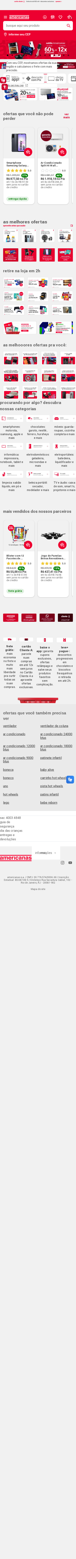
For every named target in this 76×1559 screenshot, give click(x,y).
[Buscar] (67, 26)
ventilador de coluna (54, 726)
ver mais (66, 116)
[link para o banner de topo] (38, 2)
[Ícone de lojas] (52, 17)
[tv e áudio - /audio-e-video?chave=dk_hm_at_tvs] (64, 474)
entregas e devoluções (8, 837)
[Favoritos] (60, 17)
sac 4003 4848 (10, 818)
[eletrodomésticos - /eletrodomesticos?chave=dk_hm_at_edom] (37, 446)
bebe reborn (48, 803)
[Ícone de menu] (5, 17)
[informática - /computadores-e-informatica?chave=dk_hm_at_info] (11, 446)
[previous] (7, 160)
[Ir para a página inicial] (16, 858)
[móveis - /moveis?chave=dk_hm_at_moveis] (64, 418)
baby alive (47, 770)
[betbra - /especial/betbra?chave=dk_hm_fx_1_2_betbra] (56, 327)
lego (6, 803)
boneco (8, 778)
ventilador (10, 726)
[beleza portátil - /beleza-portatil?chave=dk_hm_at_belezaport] (37, 474)
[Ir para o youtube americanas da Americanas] (70, 862)
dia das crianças (11, 831)
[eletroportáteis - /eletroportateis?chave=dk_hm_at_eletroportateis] (64, 446)
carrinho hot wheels (53, 778)
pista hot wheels (51, 786)
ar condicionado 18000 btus (56, 747)
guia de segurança (7, 824)
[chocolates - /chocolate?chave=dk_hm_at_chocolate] (37, 418)
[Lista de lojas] (52, 17)
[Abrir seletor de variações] (27, 161)
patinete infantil (51, 758)
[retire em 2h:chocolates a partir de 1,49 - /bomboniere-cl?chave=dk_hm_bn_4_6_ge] (62, 296)
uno (5, 786)
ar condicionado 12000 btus (19, 747)
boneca (8, 770)
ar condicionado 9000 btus (18, 759)
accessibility (5, 87)
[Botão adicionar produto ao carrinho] (27, 554)
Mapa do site (38, 889)
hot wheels (10, 794)
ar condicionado (14, 734)
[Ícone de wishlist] (60, 17)
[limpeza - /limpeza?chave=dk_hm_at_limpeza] (11, 474)
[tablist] (38, 55)
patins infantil (49, 794)
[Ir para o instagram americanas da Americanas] (62, 862)
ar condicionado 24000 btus (56, 736)
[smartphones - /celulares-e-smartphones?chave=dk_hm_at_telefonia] (11, 418)
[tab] (7, 55)
